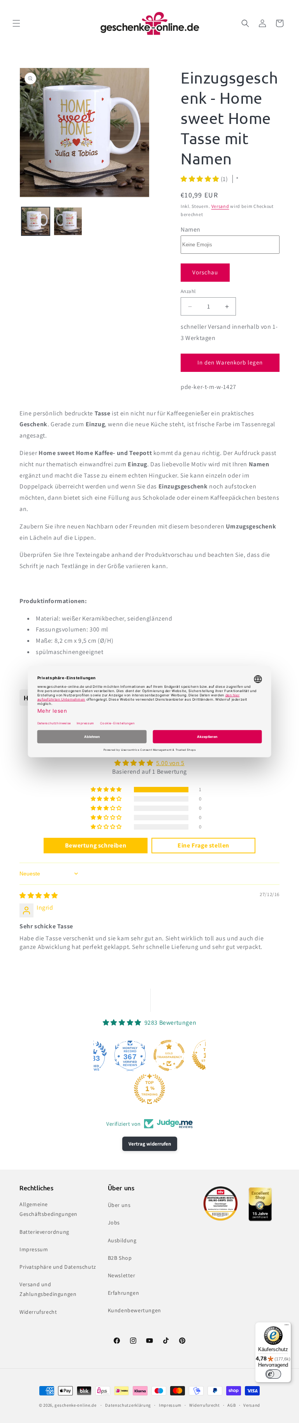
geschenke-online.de (75, 1405)
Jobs (114, 1222)
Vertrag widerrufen (149, 1143)
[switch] (273, 1374)
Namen (191, 229)
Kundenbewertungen (134, 1310)
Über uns (119, 1205)
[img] (38, 895)
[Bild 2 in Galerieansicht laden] (68, 221)
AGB (231, 1405)
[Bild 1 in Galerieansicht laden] (35, 221)
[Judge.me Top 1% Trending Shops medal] (149, 1088)
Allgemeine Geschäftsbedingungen (48, 1209)
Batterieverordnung (44, 1231)
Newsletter (121, 1275)
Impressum (33, 1249)
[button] (16, 23)
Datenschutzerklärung (128, 1405)
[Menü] (286, 1326)
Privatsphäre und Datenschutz (57, 1266)
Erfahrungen (123, 1292)
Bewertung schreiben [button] (95, 845)
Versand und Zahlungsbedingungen (47, 1289)
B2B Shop (120, 1257)
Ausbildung (122, 1240)
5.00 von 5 (170, 763)
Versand (220, 206)
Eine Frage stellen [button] (203, 845)
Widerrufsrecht (38, 1311)
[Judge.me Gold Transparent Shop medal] (169, 1055)
